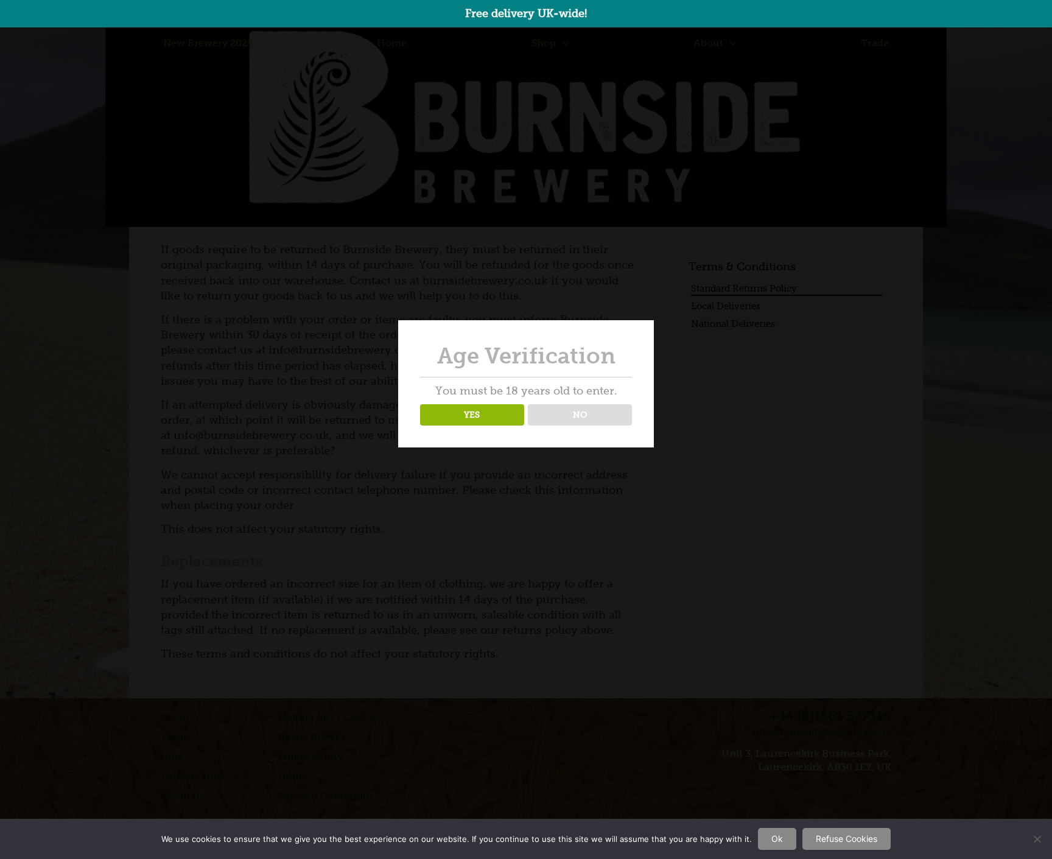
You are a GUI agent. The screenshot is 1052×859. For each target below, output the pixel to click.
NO (580, 414)
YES (472, 414)
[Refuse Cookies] (1037, 839)
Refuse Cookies (846, 838)
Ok (777, 838)
